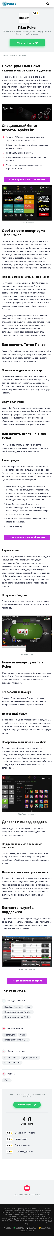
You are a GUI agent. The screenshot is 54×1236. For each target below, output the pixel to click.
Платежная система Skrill (16, 1017)
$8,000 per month (12, 1062)
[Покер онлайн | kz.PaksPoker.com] (9, 3)
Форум (31, 1231)
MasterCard (9, 1035)
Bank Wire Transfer (12, 1007)
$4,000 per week (30, 1057)
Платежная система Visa (16, 1040)
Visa (28, 1007)
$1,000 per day (10, 1057)
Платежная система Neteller (17, 1012)
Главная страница (8, 55)
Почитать (23, 1231)
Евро (6, 1080)
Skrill (22, 1035)
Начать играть (25, 42)
